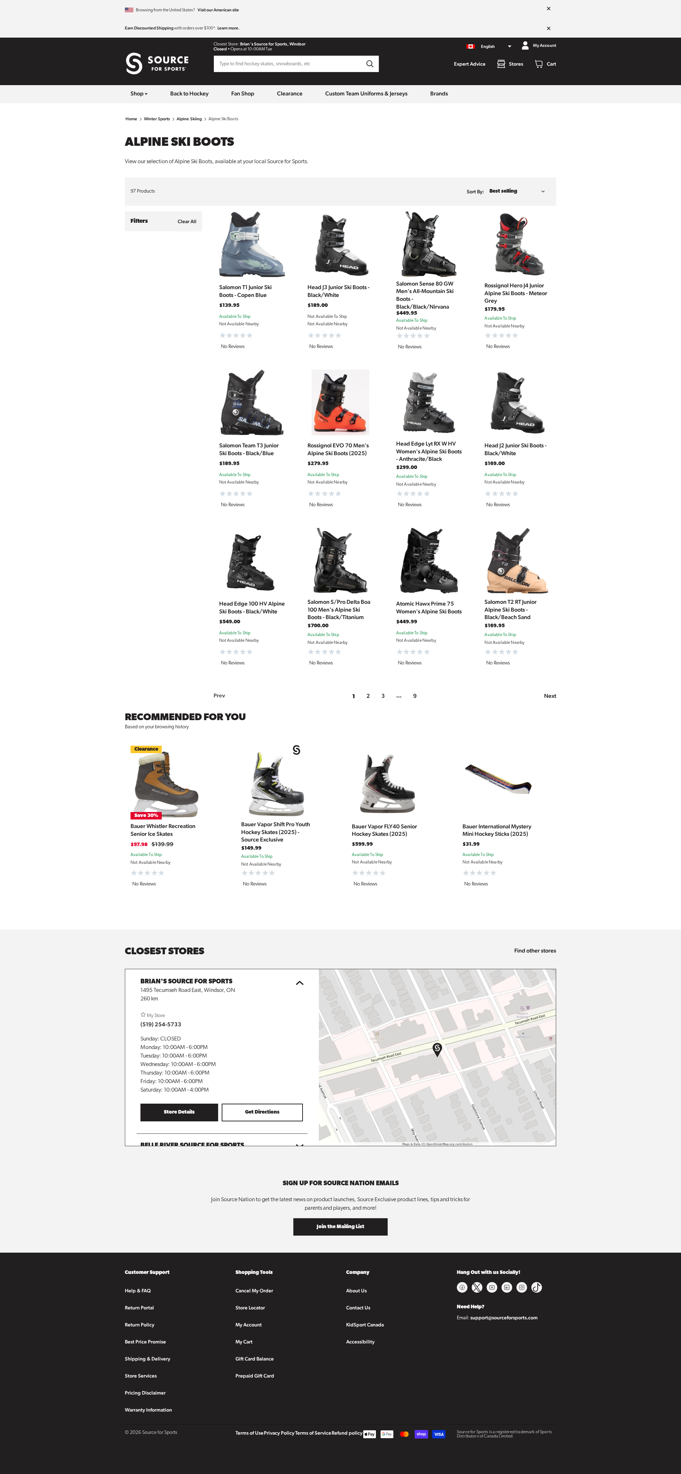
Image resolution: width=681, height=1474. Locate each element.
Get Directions (262, 1112)
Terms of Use (250, 1433)
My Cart (244, 1342)
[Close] (548, 9)
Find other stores (535, 950)
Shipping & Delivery (147, 1359)
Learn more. (228, 28)
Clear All (187, 221)
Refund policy (347, 1433)
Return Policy (139, 1324)
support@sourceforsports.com (504, 1317)
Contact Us (358, 1307)
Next (550, 695)
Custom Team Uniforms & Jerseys (366, 93)
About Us (356, 1290)
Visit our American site (218, 9)
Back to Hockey (189, 93)
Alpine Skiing (189, 118)
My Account (249, 1324)
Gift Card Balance (255, 1359)
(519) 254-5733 (160, 1024)
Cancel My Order (254, 1290)
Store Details (179, 1112)
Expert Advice (470, 64)
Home (132, 118)
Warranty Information (148, 1410)
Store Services (141, 1376)
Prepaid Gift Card (255, 1376)
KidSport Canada (365, 1324)
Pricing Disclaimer (145, 1393)
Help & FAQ (138, 1290)
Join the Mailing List (340, 1227)
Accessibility (360, 1342)
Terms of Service (313, 1433)
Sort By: (475, 191)
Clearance (290, 93)
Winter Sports (157, 118)
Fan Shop (242, 93)
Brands (439, 93)
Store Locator (250, 1307)
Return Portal (139, 1307)
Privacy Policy (279, 1433)
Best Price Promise (145, 1342)
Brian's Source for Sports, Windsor (272, 44)
